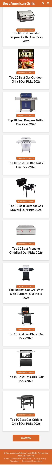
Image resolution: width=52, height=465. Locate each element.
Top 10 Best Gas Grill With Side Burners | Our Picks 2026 (26, 294)
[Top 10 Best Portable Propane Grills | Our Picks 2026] (26, 16)
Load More (26, 438)
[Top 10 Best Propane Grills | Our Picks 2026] (26, 102)
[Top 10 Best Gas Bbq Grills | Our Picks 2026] (26, 144)
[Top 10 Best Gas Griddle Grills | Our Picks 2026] (26, 401)
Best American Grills (19, 3)
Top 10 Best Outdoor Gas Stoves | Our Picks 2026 (26, 208)
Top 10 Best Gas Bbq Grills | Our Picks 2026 (26, 165)
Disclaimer (14, 461)
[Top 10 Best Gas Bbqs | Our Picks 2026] (26, 315)
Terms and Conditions (31, 461)
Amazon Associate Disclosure (17, 458)
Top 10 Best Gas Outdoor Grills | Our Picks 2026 (26, 79)
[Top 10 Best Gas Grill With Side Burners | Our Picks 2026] (26, 273)
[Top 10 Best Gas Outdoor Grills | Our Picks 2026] (26, 59)
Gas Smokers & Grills (25, 30)
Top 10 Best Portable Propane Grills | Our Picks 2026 (26, 37)
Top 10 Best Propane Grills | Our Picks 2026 (26, 122)
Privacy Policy (40, 458)
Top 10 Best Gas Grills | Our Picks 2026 (26, 379)
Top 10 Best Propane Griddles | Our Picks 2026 (26, 250)
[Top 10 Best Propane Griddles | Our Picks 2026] (26, 230)
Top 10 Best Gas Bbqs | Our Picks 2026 (26, 336)
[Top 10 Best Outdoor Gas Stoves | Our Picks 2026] (26, 187)
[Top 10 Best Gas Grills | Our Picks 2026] (26, 358)
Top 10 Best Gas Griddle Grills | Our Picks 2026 (26, 421)
